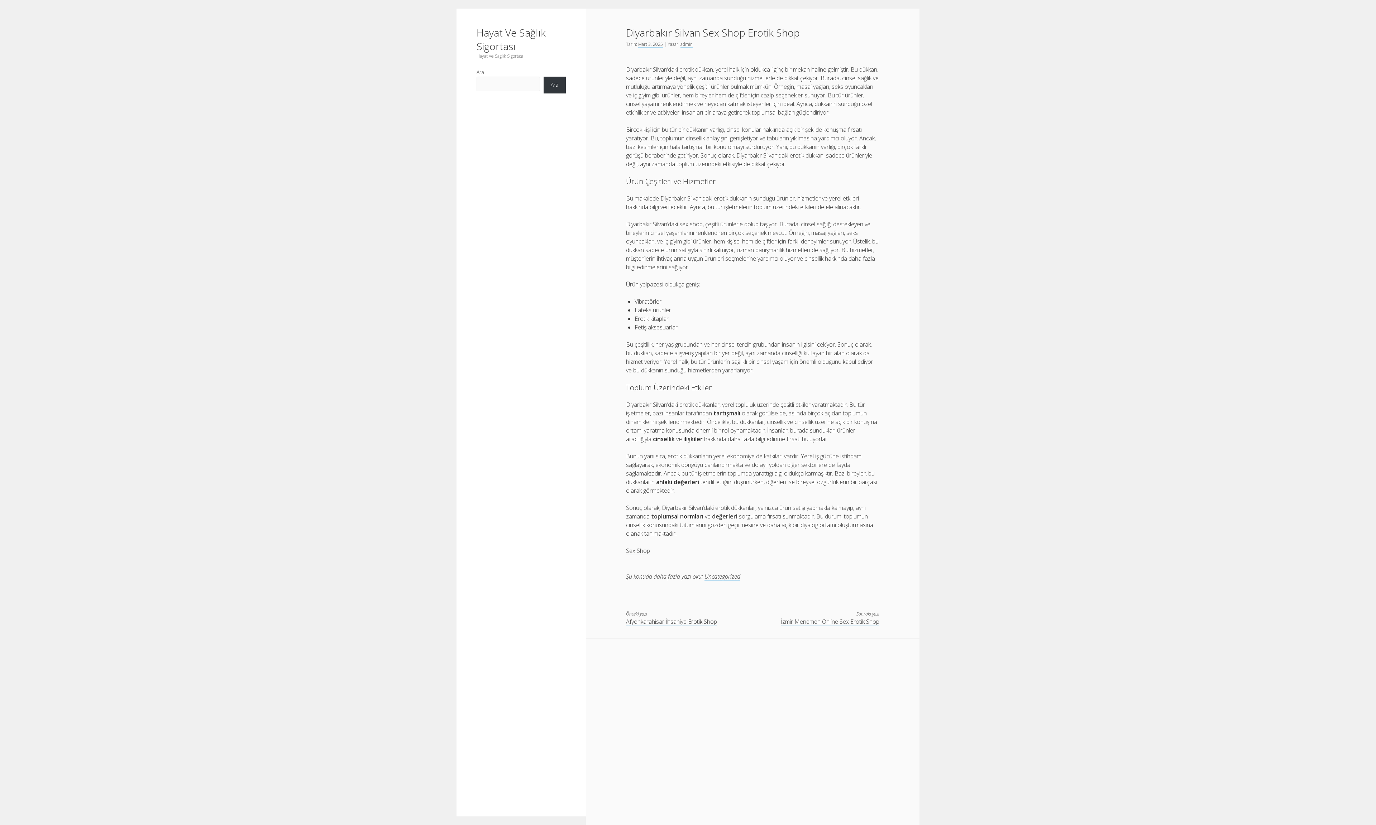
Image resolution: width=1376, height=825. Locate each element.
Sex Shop (638, 551)
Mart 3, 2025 (650, 44)
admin (686, 44)
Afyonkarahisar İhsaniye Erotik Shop (671, 622)
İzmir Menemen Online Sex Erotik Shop (830, 622)
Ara (480, 72)
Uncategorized (722, 576)
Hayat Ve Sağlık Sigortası (511, 39)
